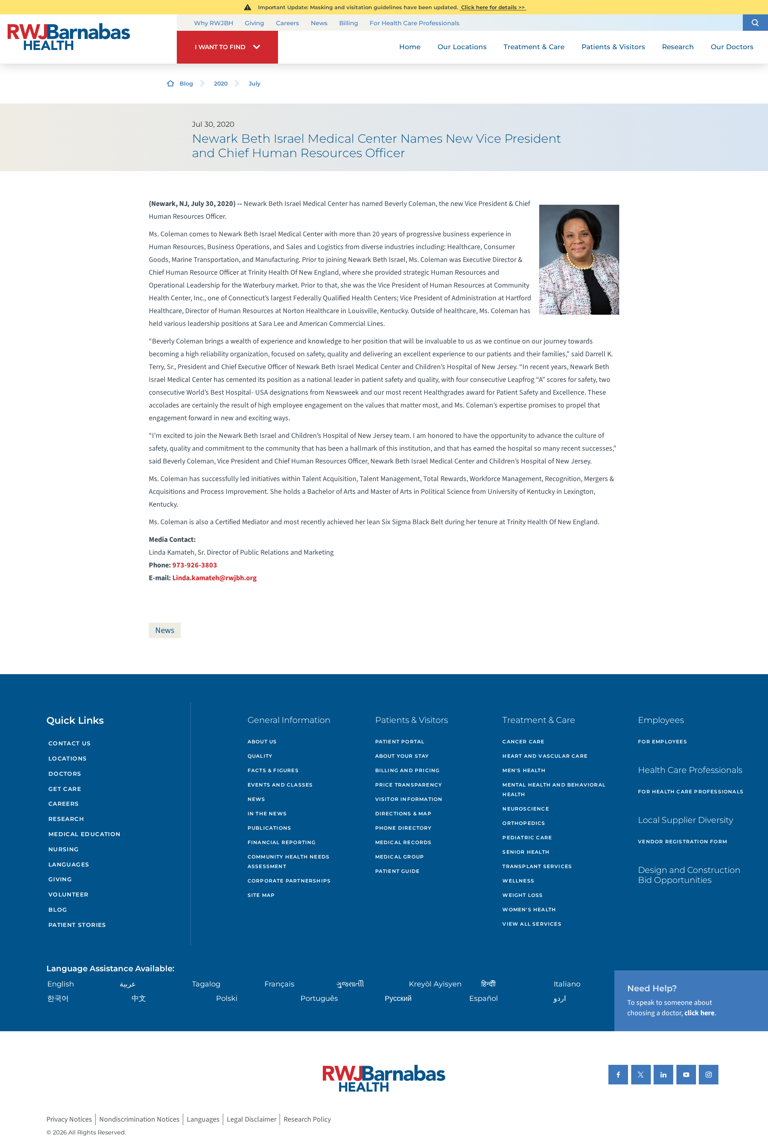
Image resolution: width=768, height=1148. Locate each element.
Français (279, 984)
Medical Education (84, 834)
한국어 (58, 998)
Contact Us (69, 743)
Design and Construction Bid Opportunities (689, 875)
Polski (227, 998)
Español (483, 998)
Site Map (261, 895)
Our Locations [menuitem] (462, 47)
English (60, 984)
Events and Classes (280, 785)
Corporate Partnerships (289, 881)
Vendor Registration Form (682, 842)
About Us (262, 742)
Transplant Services (537, 866)
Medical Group (399, 857)
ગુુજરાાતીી (350, 984)
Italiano (567, 984)
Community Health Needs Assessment (289, 861)
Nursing (63, 849)
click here (699, 1013)
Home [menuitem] (409, 47)
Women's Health (529, 909)
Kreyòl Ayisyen (435, 984)
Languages (69, 864)
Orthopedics (523, 823)
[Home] (88, 39)
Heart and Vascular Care (545, 756)
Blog (186, 83)
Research (66, 819)
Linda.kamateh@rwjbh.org (214, 578)
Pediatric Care (527, 838)
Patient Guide (397, 871)
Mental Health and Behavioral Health (554, 789)
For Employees (662, 742)
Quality (260, 756)
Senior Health (526, 852)
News (319, 23)
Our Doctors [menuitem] (732, 47)
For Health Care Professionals (415, 23)
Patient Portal (400, 742)
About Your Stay (402, 756)
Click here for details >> (493, 7)
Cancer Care (523, 742)
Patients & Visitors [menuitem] (613, 47)
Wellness (518, 881)
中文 (139, 998)
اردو (560, 998)
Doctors (65, 773)
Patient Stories (77, 924)
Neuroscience (525, 809)
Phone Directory (403, 828)
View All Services (531, 924)
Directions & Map (403, 814)
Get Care (64, 789)
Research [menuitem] (678, 47)
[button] (755, 22)
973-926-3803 (194, 565)
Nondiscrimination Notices (139, 1119)
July (254, 83)
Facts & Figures (273, 770)
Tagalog (206, 984)
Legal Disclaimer (251, 1119)
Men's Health (523, 770)
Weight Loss (522, 895)
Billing (348, 23)
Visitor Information (409, 799)
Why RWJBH (213, 23)
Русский (398, 998)
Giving (254, 23)
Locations (67, 758)
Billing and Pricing (407, 770)
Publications (269, 828)
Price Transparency (408, 785)
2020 (221, 83)
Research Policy (307, 1119)
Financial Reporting (282, 842)
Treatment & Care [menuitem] (534, 47)
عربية (128, 984)
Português (319, 998)
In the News (267, 814)
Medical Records (403, 842)
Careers (287, 23)
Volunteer (68, 894)
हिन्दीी (488, 984)
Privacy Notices (69, 1119)
